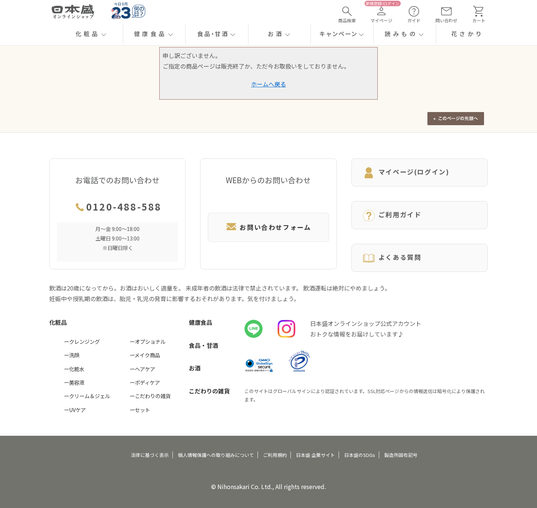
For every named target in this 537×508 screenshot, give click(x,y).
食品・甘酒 (203, 345)
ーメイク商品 (145, 355)
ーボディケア (145, 382)
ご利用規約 (275, 454)
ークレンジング (82, 341)
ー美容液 (74, 382)
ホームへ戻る (268, 84)
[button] (91, 34)
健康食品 (200, 322)
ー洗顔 (71, 355)
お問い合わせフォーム (275, 227)
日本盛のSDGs (359, 454)
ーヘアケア (142, 369)
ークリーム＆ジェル (87, 396)
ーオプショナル (147, 341)
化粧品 (58, 322)
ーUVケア (75, 409)
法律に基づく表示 (150, 454)
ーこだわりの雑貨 (150, 396)
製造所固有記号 (401, 454)
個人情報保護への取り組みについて (216, 454)
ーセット (140, 409)
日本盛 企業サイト (315, 454)
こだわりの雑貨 (209, 390)
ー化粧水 (74, 369)
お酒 (195, 367)
